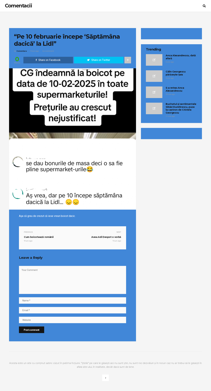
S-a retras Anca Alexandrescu (175, 89)
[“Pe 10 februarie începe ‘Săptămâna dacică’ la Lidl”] (72, 138)
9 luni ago (34, 51)
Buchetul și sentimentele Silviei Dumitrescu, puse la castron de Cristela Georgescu (181, 108)
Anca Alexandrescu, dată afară (181, 57)
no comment (48, 51)
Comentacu (21, 51)
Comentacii (18, 6)
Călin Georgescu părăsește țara (176, 73)
